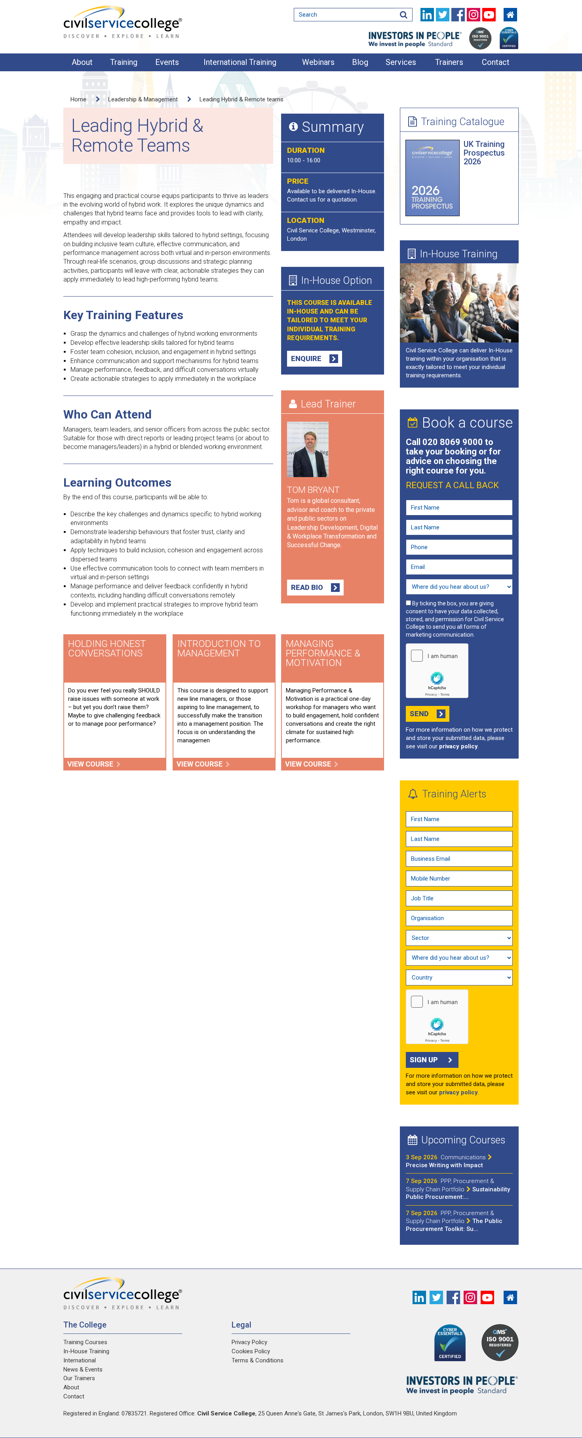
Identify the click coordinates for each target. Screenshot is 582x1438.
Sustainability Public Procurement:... (458, 1188)
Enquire (306, 358)
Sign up (424, 1060)
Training (123, 62)
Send (419, 713)
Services (401, 62)
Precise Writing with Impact (446, 1161)
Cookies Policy (251, 1351)
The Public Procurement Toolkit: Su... (454, 1221)
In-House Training (459, 254)
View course (90, 764)
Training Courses (85, 1342)
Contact (496, 62)
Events (167, 62)
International (79, 1360)
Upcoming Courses (463, 1140)
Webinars (318, 62)
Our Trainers (79, 1378)
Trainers (449, 62)
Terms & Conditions (257, 1360)
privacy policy (458, 746)
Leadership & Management (143, 99)
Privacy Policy (249, 1342)
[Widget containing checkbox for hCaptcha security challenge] (437, 670)
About (82, 62)
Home (78, 99)
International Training (240, 62)
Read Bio (307, 587)
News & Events (83, 1369)
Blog (360, 62)
